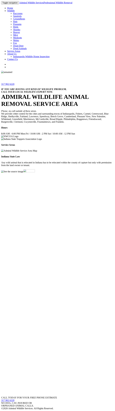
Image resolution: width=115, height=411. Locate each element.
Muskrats (17, 37)
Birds (15, 27)
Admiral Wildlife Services (45, 2)
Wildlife (11, 10)
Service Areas (13, 51)
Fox (15, 43)
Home (10, 8)
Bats (15, 21)
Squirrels (17, 16)
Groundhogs (19, 19)
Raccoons (17, 13)
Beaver (16, 32)
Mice (15, 35)
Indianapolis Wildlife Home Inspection (31, 56)
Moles (16, 40)
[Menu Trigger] (105, 6)
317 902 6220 (7, 84)
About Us (11, 54)
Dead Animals (20, 48)
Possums (17, 24)
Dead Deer (18, 45)
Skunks (16, 29)
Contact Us (12, 59)
